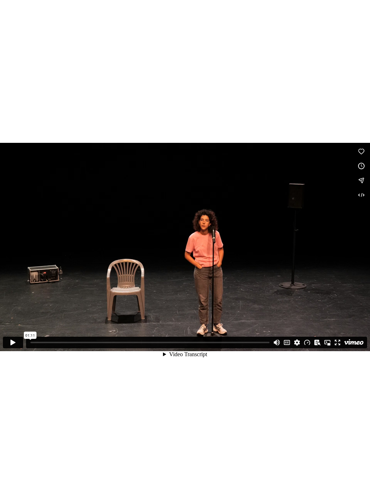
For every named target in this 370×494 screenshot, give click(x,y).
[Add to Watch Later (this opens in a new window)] (361, 166)
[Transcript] (317, 342)
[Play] (13, 342)
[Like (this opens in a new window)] (361, 151)
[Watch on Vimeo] (353, 342)
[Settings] (297, 342)
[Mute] (276, 342)
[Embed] (361, 195)
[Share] (361, 180)
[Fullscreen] (337, 342)
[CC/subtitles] (287, 342)
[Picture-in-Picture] (327, 342)
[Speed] (307, 342)
